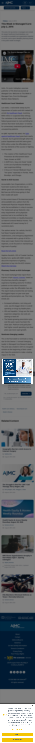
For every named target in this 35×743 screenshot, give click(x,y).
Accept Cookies (17, 739)
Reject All (17, 734)
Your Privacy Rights (17, 729)
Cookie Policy (15, 726)
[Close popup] (30, 361)
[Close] (33, 706)
